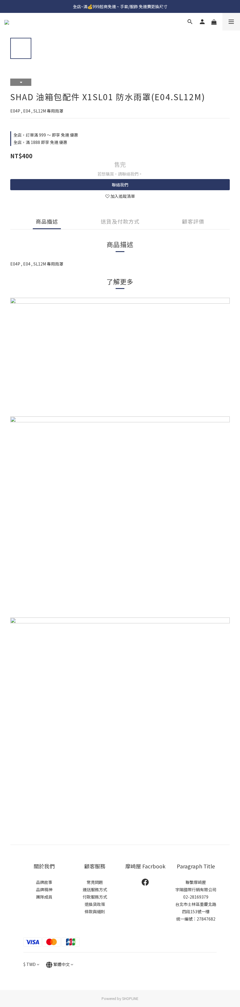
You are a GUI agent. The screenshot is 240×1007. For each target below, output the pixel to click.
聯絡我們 (120, 185)
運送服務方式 (95, 889)
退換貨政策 (95, 904)
